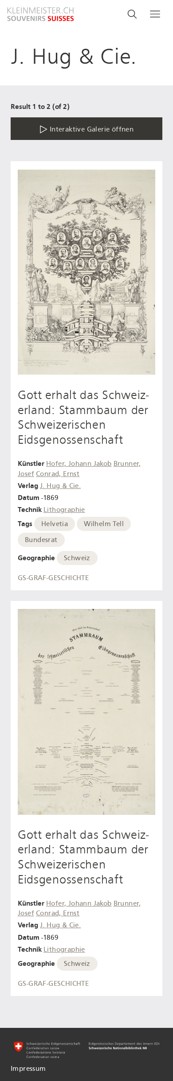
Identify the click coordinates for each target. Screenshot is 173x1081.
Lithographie (64, 510)
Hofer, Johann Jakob (79, 464)
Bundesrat (41, 540)
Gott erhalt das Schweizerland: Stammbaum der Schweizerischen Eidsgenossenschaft (83, 417)
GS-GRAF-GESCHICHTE (53, 578)
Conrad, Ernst (57, 474)
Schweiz (77, 558)
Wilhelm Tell (104, 524)
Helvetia (54, 524)
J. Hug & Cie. (60, 486)
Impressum (28, 1069)
